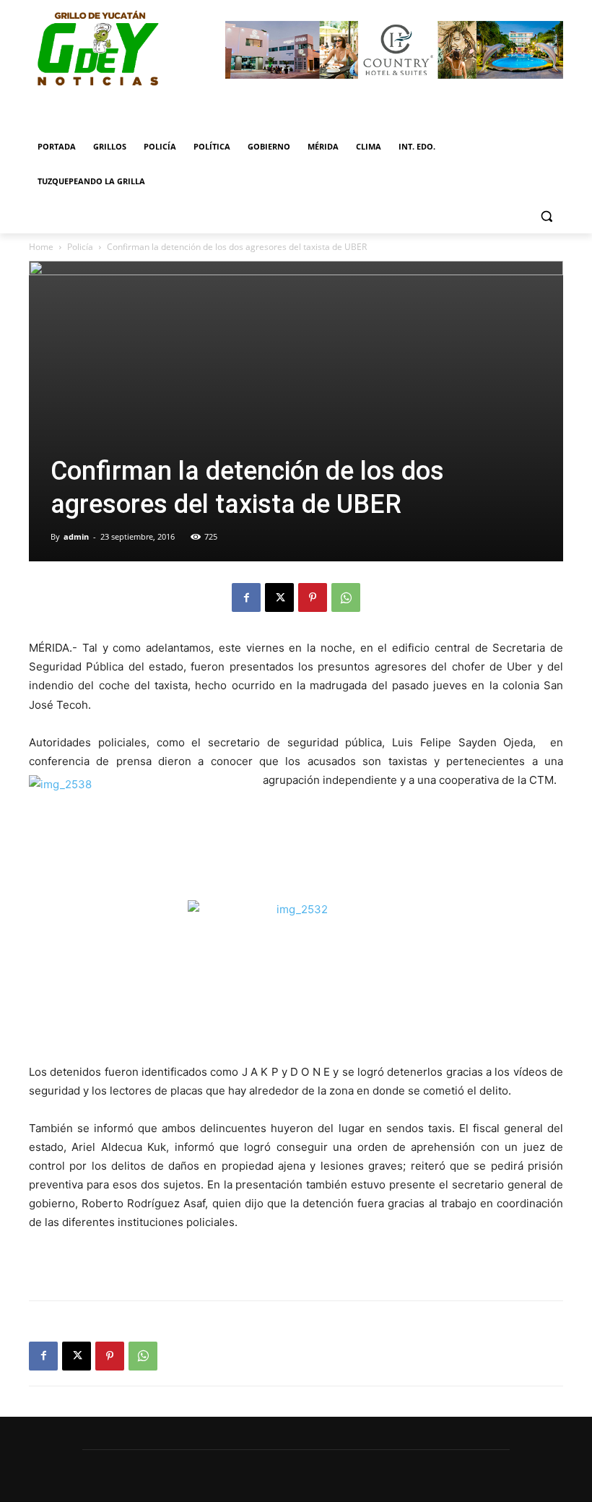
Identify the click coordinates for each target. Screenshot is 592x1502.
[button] (546, 216)
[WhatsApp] (345, 597)
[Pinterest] (312, 597)
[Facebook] (246, 597)
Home (41, 247)
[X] (279, 597)
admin (76, 536)
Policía (80, 247)
